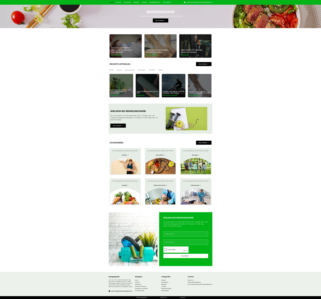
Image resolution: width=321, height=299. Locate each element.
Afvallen (118, 2)
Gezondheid (127, 2)
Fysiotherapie (167, 2)
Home (111, 2)
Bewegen (136, 2)
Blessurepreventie (154, 2)
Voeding (144, 2)
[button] (111, 45)
